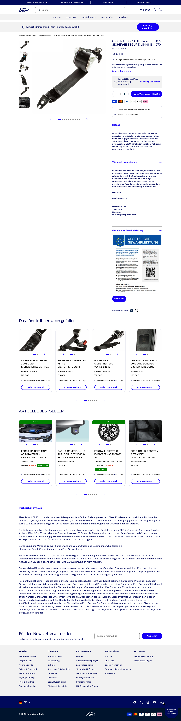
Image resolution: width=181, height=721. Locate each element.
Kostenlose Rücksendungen (72, 2)
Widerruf (145, 10)
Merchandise (107, 17)
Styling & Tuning (27, 678)
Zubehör (57, 17)
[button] (171, 711)
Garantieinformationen (87, 673)
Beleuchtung (54, 661)
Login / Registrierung (143, 656)
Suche (45, 10)
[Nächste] (87, 119)
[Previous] (26, 354)
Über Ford (109, 661)
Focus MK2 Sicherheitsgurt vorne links (105, 364)
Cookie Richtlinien (113, 665)
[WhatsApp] (136, 310)
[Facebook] (134, 702)
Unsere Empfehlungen (35, 36)
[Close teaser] (163, 703)
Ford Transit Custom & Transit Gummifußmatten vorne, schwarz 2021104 (145, 457)
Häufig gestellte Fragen (87, 686)
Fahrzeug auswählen (147, 27)
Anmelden (152, 636)
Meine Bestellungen (142, 661)
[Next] (44, 354)
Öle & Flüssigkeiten (57, 682)
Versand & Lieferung (85, 669)
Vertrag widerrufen (85, 678)
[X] (141, 702)
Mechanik (52, 678)
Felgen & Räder (26, 661)
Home (21, 36)
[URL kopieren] (132, 310)
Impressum (110, 673)
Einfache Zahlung (144, 2)
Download (119, 298)
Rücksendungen (83, 682)
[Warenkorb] (160, 9)
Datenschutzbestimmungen (118, 669)
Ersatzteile (72, 17)
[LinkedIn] (161, 702)
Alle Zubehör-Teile (27, 656)
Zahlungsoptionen (85, 665)
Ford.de (108, 656)
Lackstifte (52, 673)
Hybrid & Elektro (26, 682)
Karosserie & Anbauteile (59, 669)
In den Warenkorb (35, 387)
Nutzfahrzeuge (89, 17)
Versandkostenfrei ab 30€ (36, 2)
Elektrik (51, 665)
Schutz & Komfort (27, 673)
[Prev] (77, 400)
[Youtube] (154, 702)
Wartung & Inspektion (58, 686)
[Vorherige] (51, 119)
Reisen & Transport (28, 669)
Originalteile (108, 2)
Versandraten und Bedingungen (90, 546)
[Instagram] (148, 702)
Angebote (123, 17)
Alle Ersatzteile (55, 656)
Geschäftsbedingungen (44, 549)
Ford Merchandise (27, 686)
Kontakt (80, 656)
